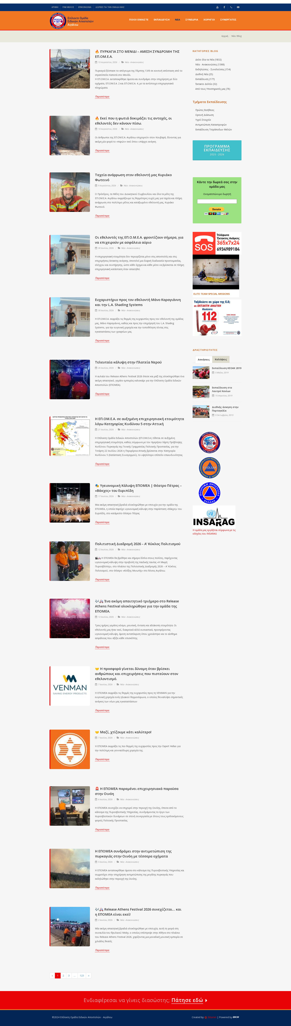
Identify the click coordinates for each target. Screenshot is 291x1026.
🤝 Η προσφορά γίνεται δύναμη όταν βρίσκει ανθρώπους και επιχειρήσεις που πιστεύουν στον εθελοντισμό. (136, 673)
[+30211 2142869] (231, 7)
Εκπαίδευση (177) (205, 79)
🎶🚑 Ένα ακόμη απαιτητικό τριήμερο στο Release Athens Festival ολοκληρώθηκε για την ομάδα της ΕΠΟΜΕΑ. (137, 606)
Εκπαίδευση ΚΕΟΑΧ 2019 (226, 368)
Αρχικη (55, 7)
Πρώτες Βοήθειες (204, 110)
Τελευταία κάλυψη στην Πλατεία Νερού (128, 362)
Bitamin (212, 1017)
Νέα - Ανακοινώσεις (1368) (210, 64)
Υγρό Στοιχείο (203, 119)
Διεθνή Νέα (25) (204, 74)
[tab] (203, 359)
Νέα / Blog (236, 36)
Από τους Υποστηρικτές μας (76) (212, 88)
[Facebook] (224, 7)
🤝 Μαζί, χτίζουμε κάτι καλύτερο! (123, 732)
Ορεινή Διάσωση (204, 114)
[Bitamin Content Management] (236, 1017)
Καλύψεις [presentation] (221, 359)
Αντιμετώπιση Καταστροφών (211, 124)
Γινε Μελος (68, 7)
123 (82, 975)
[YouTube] (217, 7)
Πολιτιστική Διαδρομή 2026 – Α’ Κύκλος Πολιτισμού (137, 544)
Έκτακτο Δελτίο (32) (206, 84)
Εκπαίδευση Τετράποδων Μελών (213, 129)
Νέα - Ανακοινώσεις (134, 62)
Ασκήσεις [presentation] (204, 359)
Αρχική (224, 36)
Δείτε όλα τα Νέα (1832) (208, 59)
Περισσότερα (102, 96)
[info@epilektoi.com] (238, 7)
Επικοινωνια (84, 7)
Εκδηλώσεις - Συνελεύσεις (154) (213, 69)
